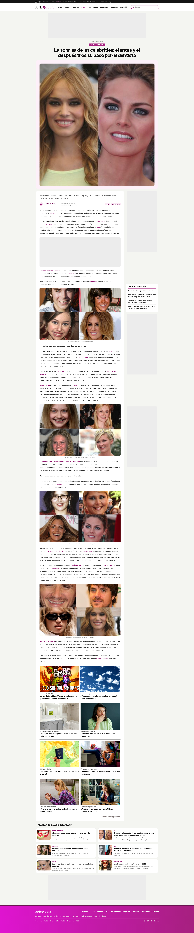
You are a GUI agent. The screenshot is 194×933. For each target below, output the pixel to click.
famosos (93, 282)
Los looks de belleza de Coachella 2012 (130, 864)
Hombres (114, 7)
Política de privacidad (52, 921)
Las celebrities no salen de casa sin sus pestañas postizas (72, 865)
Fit (106, 2)
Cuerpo (76, 7)
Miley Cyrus (45, 385)
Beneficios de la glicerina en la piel (140, 291)
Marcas (59, 7)
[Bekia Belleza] (44, 7)
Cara (83, 7)
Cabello (68, 7)
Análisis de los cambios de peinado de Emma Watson (70, 850)
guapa (102, 560)
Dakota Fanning (73, 461)
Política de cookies (68, 921)
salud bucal (100, 221)
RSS (77, 921)
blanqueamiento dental (50, 271)
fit (99, 916)
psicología (88, 916)
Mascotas (83, 2)
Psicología (95, 2)
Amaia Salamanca (47, 641)
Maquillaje (104, 7)
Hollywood (76, 385)
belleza (50, 916)
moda (44, 916)
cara (98, 227)
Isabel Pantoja (102, 658)
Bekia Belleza (95, 41)
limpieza (49, 224)
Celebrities (124, 7)
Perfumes (155, 912)
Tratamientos (93, 7)
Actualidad (46, 2)
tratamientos (86, 551)
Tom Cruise (83, 357)
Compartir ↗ (116, 204)
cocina (56, 916)
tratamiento (55, 568)
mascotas (75, 916)
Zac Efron (60, 371)
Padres (70, 2)
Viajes (110, 2)
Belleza (58, 2)
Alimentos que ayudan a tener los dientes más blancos (71, 834)
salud (82, 916)
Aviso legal (39, 921)
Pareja (76, 2)
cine (44, 213)
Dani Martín (76, 565)
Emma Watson (46, 461)
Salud (89, 2)
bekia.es (38, 916)
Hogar (102, 2)
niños (71, 274)
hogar (95, 916)
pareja (68, 916)
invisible (112, 351)
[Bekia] (38, 2)
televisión (53, 213)
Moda (52, 2)
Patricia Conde (108, 565)
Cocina (65, 2)
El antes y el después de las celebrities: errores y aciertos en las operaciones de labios (134, 834)
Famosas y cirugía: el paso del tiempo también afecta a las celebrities (133, 850)
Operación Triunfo (56, 551)
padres (62, 916)
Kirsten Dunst (59, 461)
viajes (104, 916)
